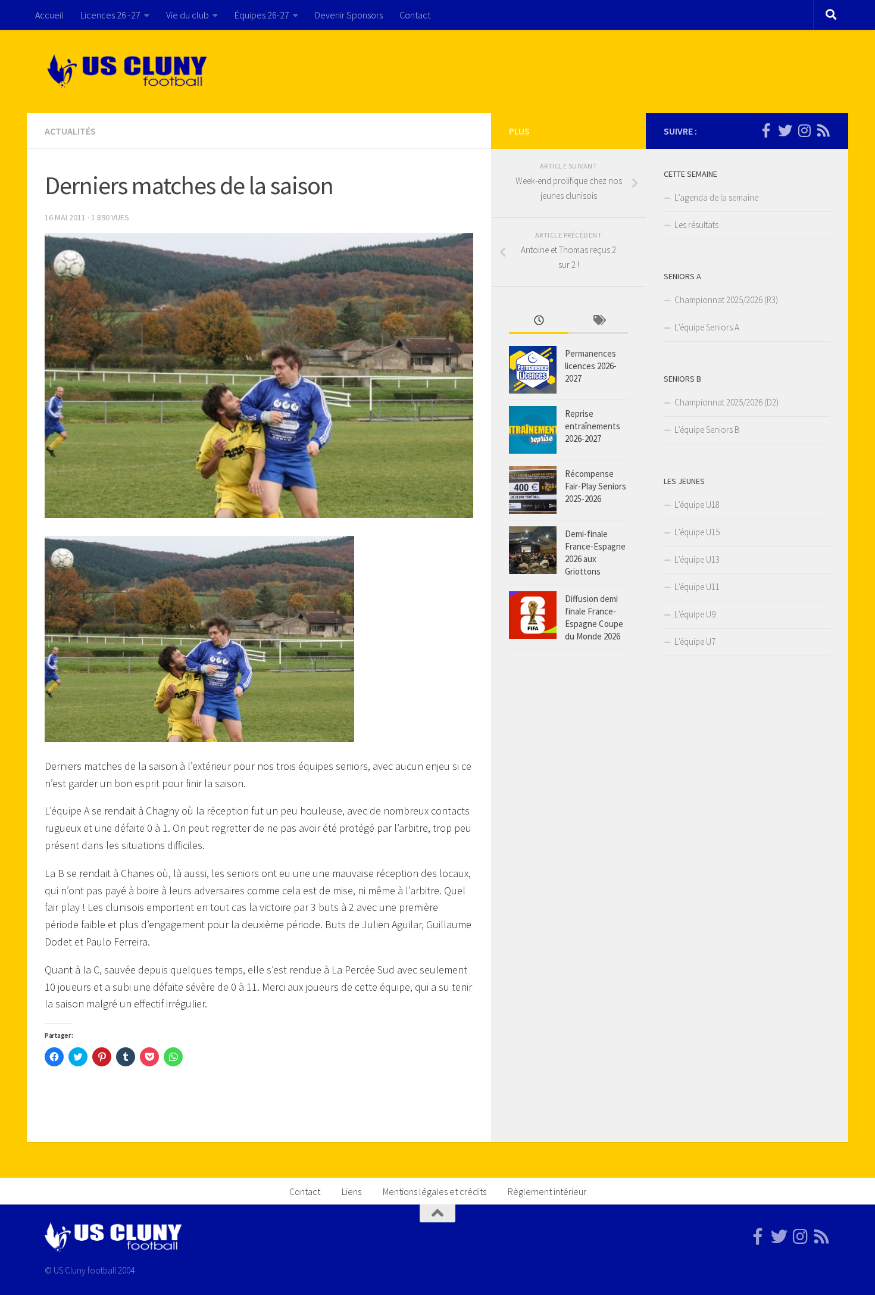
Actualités (70, 131)
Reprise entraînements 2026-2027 (592, 426)
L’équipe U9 (694, 614)
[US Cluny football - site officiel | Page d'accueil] (128, 71)
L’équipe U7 (694, 641)
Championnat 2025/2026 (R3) (726, 299)
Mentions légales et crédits (434, 1191)
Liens (351, 1191)
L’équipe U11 (697, 586)
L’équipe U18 (697, 504)
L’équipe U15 (697, 532)
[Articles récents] (538, 321)
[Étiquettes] (598, 321)
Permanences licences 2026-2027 (591, 366)
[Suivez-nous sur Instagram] (804, 130)
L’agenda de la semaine (716, 197)
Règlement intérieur (547, 1191)
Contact (414, 15)
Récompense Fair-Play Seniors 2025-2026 (595, 486)
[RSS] (823, 130)
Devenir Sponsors (349, 15)
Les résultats (696, 224)
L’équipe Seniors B (707, 429)
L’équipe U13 (697, 559)
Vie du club (187, 15)
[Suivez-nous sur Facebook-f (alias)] (766, 130)
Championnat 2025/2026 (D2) (726, 402)
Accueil (49, 15)
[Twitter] (785, 130)
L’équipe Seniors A (706, 327)
